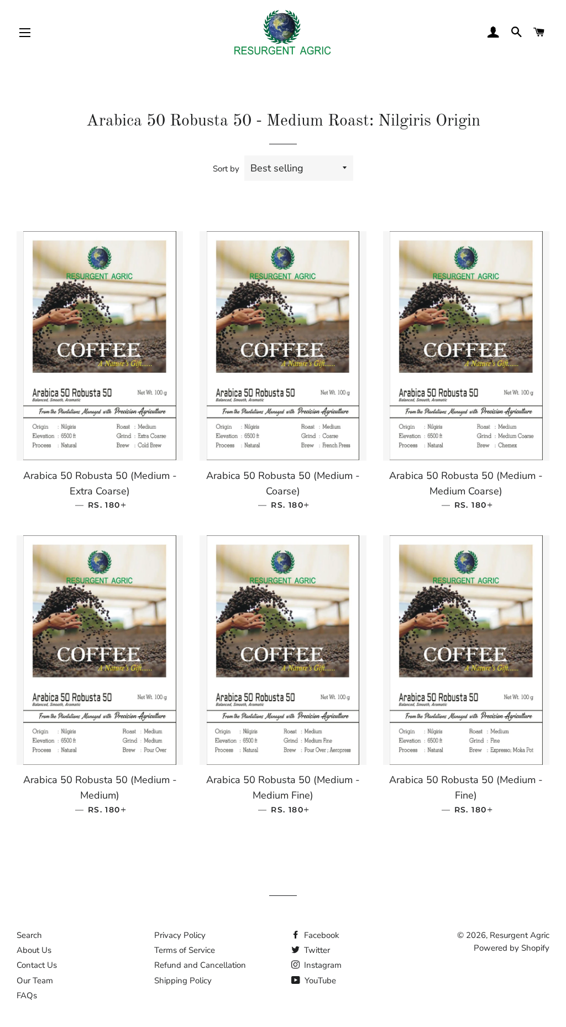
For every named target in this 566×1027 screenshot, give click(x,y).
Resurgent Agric (519, 935)
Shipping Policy (183, 980)
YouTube (319, 980)
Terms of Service (184, 950)
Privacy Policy (180, 935)
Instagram (322, 965)
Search (29, 935)
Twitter (316, 950)
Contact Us (37, 965)
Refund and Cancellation (200, 965)
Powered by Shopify (511, 947)
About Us (34, 950)
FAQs (27, 995)
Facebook (320, 935)
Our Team (35, 980)
